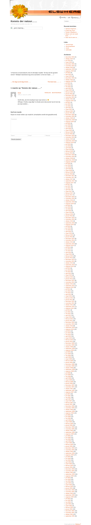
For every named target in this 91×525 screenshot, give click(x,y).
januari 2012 (69, 299)
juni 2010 (68, 332)
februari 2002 (69, 507)
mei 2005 (68, 439)
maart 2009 (68, 359)
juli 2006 (67, 415)
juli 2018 (67, 163)
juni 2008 (68, 374)
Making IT (78, 524)
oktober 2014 (69, 242)
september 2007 (70, 390)
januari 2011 (68, 320)
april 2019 (68, 147)
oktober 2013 (69, 263)
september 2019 (70, 140)
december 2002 (69, 490)
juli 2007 (67, 394)
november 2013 (69, 261)
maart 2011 (68, 317)
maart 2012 (68, 296)
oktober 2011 (69, 304)
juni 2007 (68, 395)
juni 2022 (68, 85)
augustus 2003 (69, 476)
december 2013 (69, 259)
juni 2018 (68, 165)
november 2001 (69, 512)
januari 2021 (69, 112)
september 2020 (70, 119)
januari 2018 (69, 174)
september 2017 (70, 181)
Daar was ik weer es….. (72, 37)
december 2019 (69, 135)
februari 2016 (69, 214)
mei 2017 (68, 188)
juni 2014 (68, 249)
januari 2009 (69, 362)
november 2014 (69, 240)
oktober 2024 (69, 58)
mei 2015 (68, 229)
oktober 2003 (69, 472)
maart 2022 (68, 90)
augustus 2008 (69, 371)
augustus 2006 (69, 413)
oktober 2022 (69, 79)
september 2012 (70, 285)
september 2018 (70, 160)
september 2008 (70, 369)
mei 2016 (68, 209)
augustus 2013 (69, 266)
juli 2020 (67, 123)
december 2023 (69, 64)
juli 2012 (67, 289)
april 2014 (68, 252)
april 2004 (68, 462)
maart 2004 (68, 463)
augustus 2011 (69, 308)
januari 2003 (69, 488)
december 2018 (69, 154)
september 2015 (70, 223)
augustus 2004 (69, 455)
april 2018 (68, 168)
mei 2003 (68, 481)
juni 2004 (68, 458)
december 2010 (69, 322)
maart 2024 (68, 62)
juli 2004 (67, 456)
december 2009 (69, 343)
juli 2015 (67, 226)
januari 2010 (69, 341)
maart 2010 (68, 338)
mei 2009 (68, 355)
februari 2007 (69, 402)
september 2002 (70, 495)
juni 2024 (68, 60)
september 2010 (70, 327)
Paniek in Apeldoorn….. (72, 32)
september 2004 (70, 453)
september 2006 (70, 411)
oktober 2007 (69, 388)
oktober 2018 (69, 158)
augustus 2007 (69, 392)
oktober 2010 (69, 326)
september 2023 (70, 69)
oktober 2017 (69, 179)
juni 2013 (68, 270)
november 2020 (69, 116)
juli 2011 (67, 310)
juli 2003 (67, 477)
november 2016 (69, 198)
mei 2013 (68, 271)
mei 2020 (68, 126)
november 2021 (69, 97)
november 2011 (69, 303)
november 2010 (69, 324)
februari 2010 (69, 339)
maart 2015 (68, 233)
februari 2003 (69, 486)
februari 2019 (69, 151)
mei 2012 (68, 292)
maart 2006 (68, 421)
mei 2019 (68, 146)
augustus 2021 (69, 100)
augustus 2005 (69, 434)
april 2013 (68, 273)
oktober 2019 (69, 139)
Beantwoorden (56, 92)
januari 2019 (69, 153)
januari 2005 (69, 446)
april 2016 (68, 210)
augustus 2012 (69, 287)
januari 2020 (69, 133)
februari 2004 (69, 465)
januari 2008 (69, 383)
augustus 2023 (69, 71)
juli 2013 (67, 268)
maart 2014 (68, 254)
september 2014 (70, 243)
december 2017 (69, 175)
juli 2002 (67, 498)
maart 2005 (68, 442)
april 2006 (68, 420)
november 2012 (69, 282)
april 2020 (68, 128)
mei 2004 (68, 460)
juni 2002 (68, 500)
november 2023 (69, 65)
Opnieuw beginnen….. (71, 28)
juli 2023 (67, 72)
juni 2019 (68, 144)
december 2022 (69, 78)
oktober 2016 (69, 200)
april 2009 (68, 357)
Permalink (48, 92)
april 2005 (68, 441)
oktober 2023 (69, 67)
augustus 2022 (69, 81)
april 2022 (68, 88)
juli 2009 (67, 352)
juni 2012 (68, 291)
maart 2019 (68, 149)
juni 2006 (68, 416)
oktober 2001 (69, 514)
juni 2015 (68, 228)
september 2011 (70, 306)
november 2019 (69, 137)
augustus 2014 (69, 245)
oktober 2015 (69, 221)
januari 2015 (69, 236)
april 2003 (68, 483)
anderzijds (69, 50)
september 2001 (70, 516)
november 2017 (69, 177)
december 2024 (69, 57)
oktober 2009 (69, 346)
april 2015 (68, 231)
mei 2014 (68, 250)
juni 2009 (68, 353)
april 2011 (68, 315)
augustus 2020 (69, 121)
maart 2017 (68, 191)
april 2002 (68, 504)
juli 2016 (67, 205)
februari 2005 (69, 444)
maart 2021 (68, 109)
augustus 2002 (69, 497)
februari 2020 (69, 132)
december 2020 (69, 114)
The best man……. (54, 82)
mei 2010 (68, 334)
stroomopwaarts (70, 46)
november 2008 (69, 366)
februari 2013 (69, 277)
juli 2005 (67, 435)
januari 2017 (69, 195)
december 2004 (69, 448)
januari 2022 (69, 93)
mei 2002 (68, 502)
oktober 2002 (69, 493)
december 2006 (69, 406)
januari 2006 (69, 425)
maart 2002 (68, 505)
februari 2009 (69, 360)
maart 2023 (68, 76)
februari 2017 (69, 193)
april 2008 (68, 378)
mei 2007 (68, 397)
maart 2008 (68, 380)
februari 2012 (69, 298)
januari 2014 (69, 257)
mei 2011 (68, 313)
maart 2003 (68, 484)
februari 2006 (69, 423)
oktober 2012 (69, 284)
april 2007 (68, 399)
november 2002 (69, 491)
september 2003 (70, 474)
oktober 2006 (69, 409)
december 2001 (69, 510)
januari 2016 (69, 215)
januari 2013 (69, 278)
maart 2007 (68, 401)
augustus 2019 (69, 142)
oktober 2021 (69, 99)
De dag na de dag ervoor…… (21, 82)
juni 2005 (68, 437)
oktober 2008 (69, 367)
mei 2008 (68, 376)
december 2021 (69, 95)
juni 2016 (68, 207)
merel (67, 48)
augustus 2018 (69, 161)
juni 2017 (68, 186)
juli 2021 (67, 102)
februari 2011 (69, 318)
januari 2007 (69, 404)
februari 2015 (69, 235)
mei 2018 (68, 167)
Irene (19, 93)
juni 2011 (68, 312)
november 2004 (69, 449)
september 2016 (70, 201)
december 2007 (69, 385)
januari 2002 (69, 509)
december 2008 (69, 364)
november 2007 (69, 387)
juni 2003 (68, 479)
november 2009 (69, 345)
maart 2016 (68, 212)
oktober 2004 (69, 451)
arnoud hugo (69, 44)
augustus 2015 (69, 224)
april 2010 (68, 336)
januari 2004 (69, 467)
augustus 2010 (69, 329)
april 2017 (68, 189)
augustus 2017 (69, 182)
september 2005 (70, 432)
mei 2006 (68, 418)
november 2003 (69, 470)
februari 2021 (69, 111)
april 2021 (68, 107)
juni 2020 (68, 125)
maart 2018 (68, 170)
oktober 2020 (69, 118)
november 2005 (69, 428)
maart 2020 (68, 130)
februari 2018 (69, 172)
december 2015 (69, 217)
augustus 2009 (69, 350)
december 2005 (69, 427)
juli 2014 (67, 247)
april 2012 (68, 294)
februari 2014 (69, 256)
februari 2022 (69, 92)
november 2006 (69, 407)
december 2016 (69, 196)
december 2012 (69, 280)
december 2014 (69, 238)
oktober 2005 (69, 430)
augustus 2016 (69, 203)
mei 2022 (68, 86)
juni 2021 (68, 104)
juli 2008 (67, 373)
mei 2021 (68, 106)
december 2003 (69, 469)
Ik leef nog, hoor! (70, 30)
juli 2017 (67, 184)
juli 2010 (67, 331)
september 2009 (70, 348)
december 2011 (69, 301)
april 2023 (68, 74)
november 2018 (69, 156)
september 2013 (70, 264)
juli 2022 (67, 83)
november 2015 (69, 219)
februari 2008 (69, 381)
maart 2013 (68, 275)
